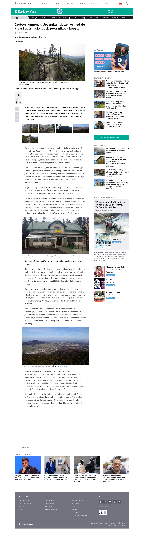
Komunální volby (25, 503)
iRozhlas (44, 3)
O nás (90, 17)
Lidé (74, 17)
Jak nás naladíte (102, 17)
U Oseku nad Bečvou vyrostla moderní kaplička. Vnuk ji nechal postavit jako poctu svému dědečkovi (117, 184)
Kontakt (115, 17)
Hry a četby (99, 55)
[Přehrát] (18, 95)
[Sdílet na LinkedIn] (17, 119)
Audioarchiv (111, 12)
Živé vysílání (99, 62)
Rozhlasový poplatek (79, 515)
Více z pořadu (100, 146)
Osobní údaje (103, 523)
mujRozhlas (69, 3)
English (123, 523)
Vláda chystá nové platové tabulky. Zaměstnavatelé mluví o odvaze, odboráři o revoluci (55, 478)
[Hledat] (126, 3)
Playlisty (66, 17)
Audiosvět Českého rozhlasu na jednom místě (109, 71)
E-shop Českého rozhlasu (105, 197)
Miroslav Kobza (66, 82)
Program (56, 3)
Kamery (82, 17)
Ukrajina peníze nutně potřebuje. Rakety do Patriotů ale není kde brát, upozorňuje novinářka (27, 478)
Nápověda (75, 503)
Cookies (94, 523)
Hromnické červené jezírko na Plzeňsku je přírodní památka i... (117, 150)
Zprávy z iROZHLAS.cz (24, 454)
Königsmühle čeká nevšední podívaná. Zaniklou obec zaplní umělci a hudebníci (115, 115)
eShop (21, 509)
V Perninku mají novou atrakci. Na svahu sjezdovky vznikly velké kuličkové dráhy (116, 105)
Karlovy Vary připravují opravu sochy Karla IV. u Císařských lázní (115, 124)
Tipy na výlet (20, 17)
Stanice (82, 3)
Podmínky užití (114, 523)
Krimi (107, 55)
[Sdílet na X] (17, 114)
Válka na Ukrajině (25, 501)
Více (124, 17)
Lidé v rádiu (76, 506)
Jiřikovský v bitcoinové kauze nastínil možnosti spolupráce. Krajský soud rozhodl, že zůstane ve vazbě (86, 478)
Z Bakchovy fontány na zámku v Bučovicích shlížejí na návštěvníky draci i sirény (117, 173)
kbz (28, 448)
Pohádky (98, 59)
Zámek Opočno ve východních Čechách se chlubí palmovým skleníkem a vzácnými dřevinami (116, 161)
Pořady (45, 17)
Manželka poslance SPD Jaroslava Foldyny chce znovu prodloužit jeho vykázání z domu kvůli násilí (115, 478)
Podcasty (48, 506)
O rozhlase (94, 3)
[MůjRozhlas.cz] (19, 41)
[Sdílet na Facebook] (17, 109)
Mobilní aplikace (51, 509)
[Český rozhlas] (23, 3)
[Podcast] (16, 102)
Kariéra (74, 509)
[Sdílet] (20, 102)
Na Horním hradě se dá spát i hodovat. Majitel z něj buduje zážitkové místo (116, 94)
